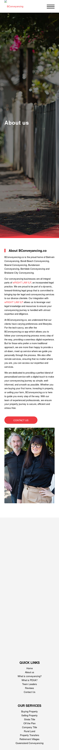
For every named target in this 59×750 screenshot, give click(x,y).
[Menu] (49, 6)
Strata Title (29, 719)
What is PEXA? (29, 680)
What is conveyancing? (30, 676)
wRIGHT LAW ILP (22, 282)
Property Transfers (29, 735)
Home (29, 668)
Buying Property (29, 711)
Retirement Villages (29, 739)
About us (29, 672)
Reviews (29, 688)
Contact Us (29, 692)
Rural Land (29, 731)
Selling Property (29, 715)
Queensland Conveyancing (29, 743)
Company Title (29, 727)
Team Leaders (29, 684)
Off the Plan (29, 723)
